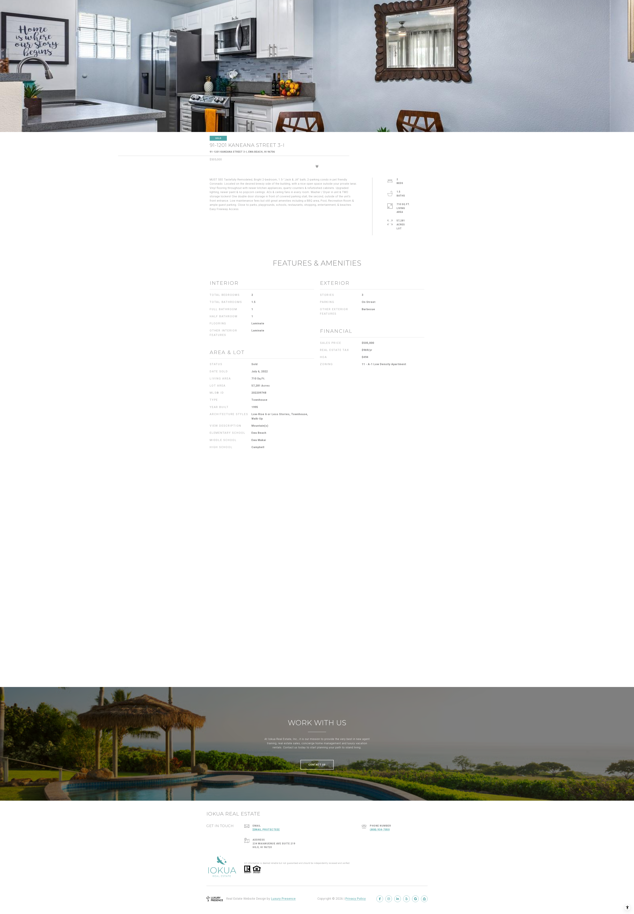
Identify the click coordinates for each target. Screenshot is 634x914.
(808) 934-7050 (380, 829)
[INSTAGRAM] (388, 899)
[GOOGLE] (415, 899)
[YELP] (406, 899)
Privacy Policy (355, 898)
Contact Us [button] (317, 764)
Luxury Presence (283, 898)
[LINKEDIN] (397, 899)
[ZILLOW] (424, 899)
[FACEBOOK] (379, 899)
